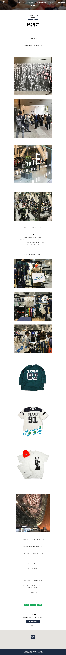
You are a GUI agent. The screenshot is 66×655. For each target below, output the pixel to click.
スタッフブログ (30, 19)
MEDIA (29, 2)
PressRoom (35, 19)
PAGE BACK (33, 604)
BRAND (22, 2)
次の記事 (39, 604)
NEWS (37, 651)
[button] (33, 637)
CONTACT (51, 2)
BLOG (26, 2)
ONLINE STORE (44, 2)
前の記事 (26, 604)
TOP (19, 2)
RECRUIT (32, 2)
